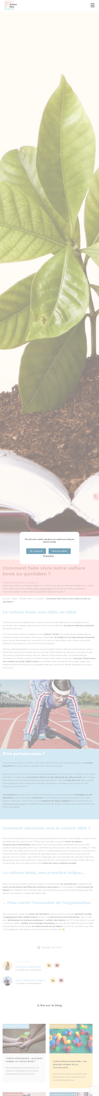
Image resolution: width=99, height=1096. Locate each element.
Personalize (48, 556)
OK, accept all (36, 551)
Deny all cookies (59, 551)
